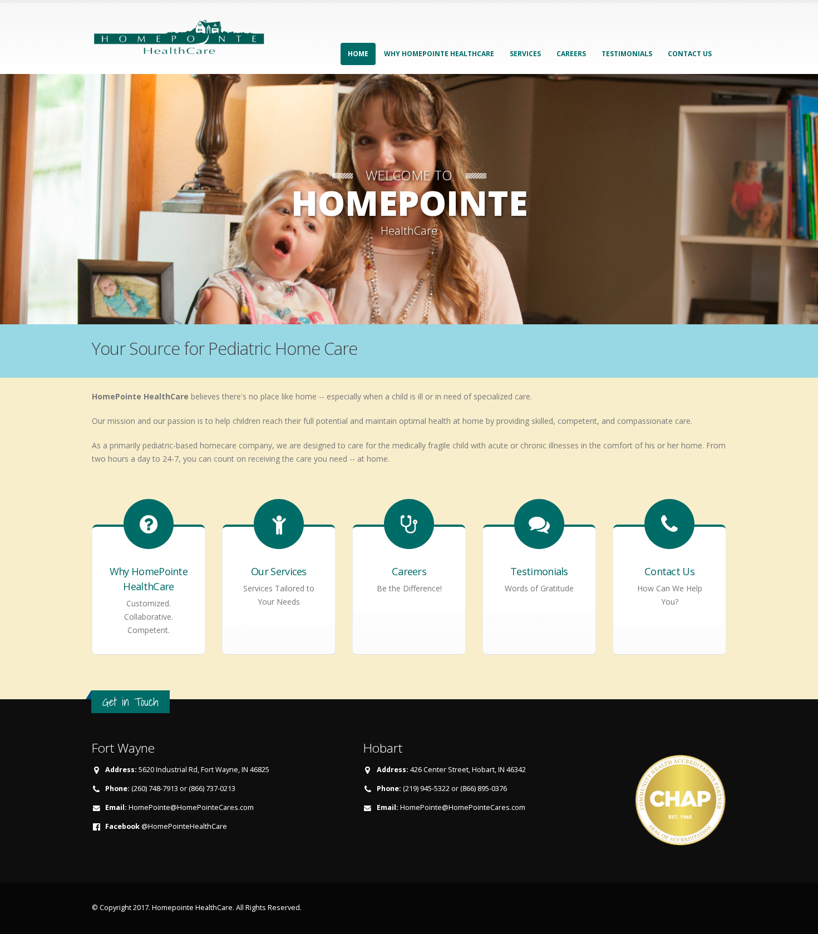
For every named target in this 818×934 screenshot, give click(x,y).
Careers (571, 53)
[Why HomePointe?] (149, 549)
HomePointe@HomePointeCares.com (191, 807)
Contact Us (690, 53)
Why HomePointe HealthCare (439, 53)
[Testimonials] (539, 549)
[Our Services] (279, 549)
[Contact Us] (669, 549)
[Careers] (409, 549)
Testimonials (627, 53)
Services (525, 53)
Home (358, 53)
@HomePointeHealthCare (184, 826)
